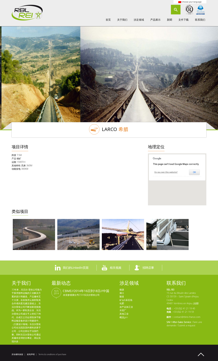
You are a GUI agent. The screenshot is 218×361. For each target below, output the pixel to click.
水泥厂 (123, 310)
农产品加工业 (126, 306)
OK (194, 172)
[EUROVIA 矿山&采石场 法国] (34, 234)
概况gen (124, 317)
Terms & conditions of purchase (52, 354)
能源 (122, 289)
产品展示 (155, 19)
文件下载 (183, 19)
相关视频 (115, 268)
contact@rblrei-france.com (187, 316)
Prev (35, 77)
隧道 (122, 296)
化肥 (122, 303)
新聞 (169, 19)
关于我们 (122, 19)
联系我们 (200, 19)
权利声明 (31, 354)
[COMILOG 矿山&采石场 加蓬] (167, 234)
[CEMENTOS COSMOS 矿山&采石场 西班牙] (78, 234)
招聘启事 (148, 268)
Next (182, 77)
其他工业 (124, 313)
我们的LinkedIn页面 (76, 268)
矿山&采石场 (126, 299)
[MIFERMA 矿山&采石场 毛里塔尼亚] (123, 234)
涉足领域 (139, 19)
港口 (122, 292)
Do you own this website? (166, 172)
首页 (108, 19)
